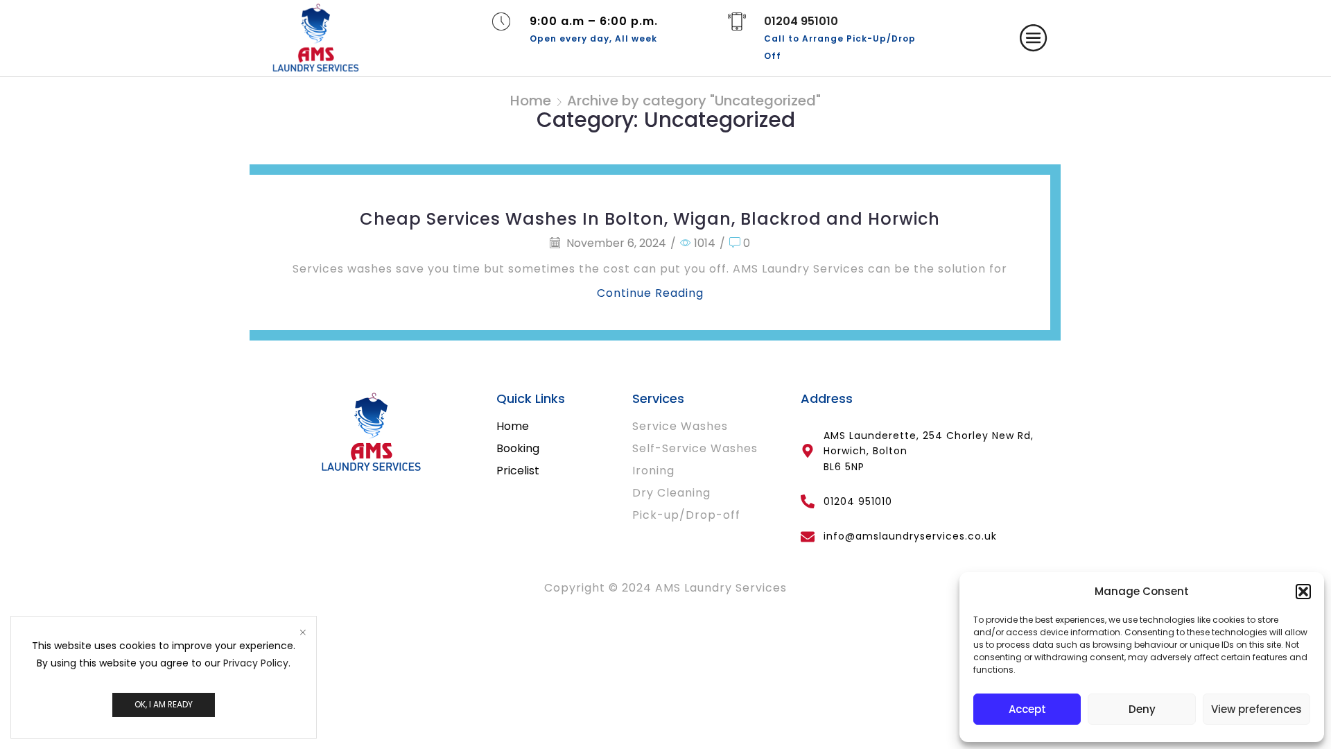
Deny (1142, 709)
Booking (517, 448)
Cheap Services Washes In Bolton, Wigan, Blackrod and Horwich (650, 218)
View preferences (1256, 709)
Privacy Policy (255, 663)
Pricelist (517, 471)
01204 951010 (801, 21)
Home (530, 100)
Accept (1027, 709)
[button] (1303, 592)
